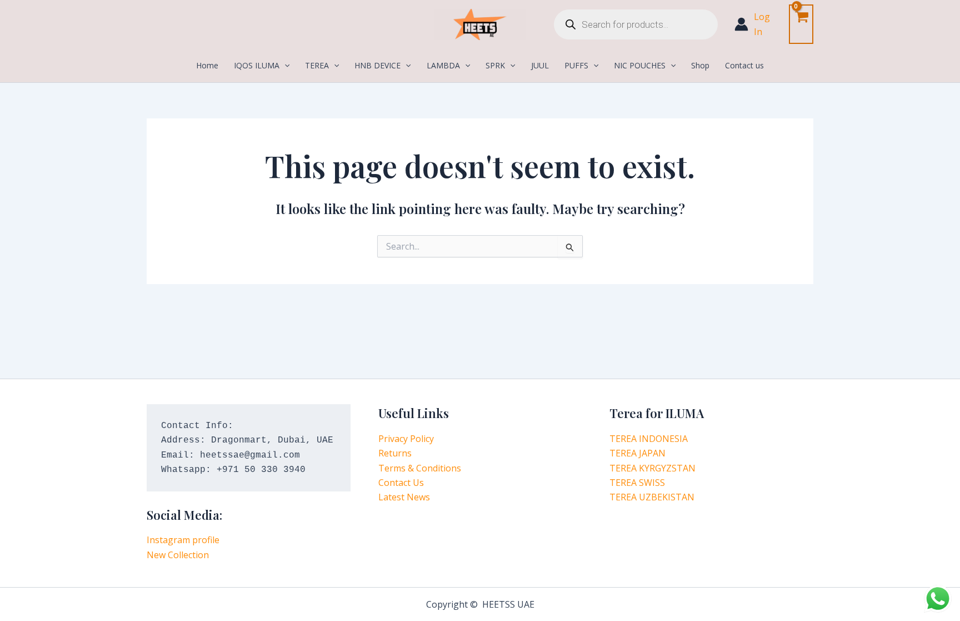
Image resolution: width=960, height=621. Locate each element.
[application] (284, 65)
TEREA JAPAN (637, 453)
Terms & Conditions (419, 468)
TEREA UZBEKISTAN (651, 497)
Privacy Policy (406, 439)
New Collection (178, 555)
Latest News (404, 497)
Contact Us (401, 482)
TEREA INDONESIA (648, 439)
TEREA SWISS (637, 482)
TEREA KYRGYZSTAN (652, 468)
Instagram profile (183, 540)
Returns (395, 453)
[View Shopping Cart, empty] (801, 24)
